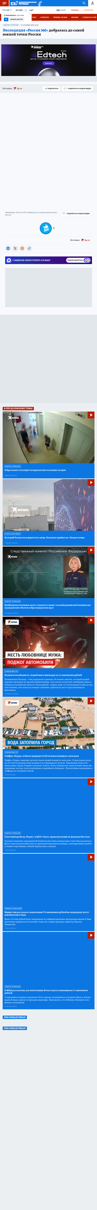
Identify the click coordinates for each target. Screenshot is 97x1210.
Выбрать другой (16, 19)
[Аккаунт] (92, 3)
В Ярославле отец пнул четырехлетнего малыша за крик (35, 470)
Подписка (88, 10)
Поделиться (52, 88)
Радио (63, 10)
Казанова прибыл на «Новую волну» (45, 537)
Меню (4, 3)
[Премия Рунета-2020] (39, 3)
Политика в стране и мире (13, 908)
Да (6, 19)
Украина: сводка (60, 17)
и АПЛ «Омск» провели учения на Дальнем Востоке (47, 836)
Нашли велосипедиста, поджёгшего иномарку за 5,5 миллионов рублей (43, 675)
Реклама (75, 10)
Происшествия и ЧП (11, 671)
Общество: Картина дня (11, 25)
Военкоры (45, 17)
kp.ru (19, 88)
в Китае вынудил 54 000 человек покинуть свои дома (42, 756)
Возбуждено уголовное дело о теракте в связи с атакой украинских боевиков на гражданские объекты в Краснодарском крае (48, 606)
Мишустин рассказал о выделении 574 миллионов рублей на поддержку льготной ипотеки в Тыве (47, 913)
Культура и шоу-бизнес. (12, 534)
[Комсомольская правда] (24, 3)
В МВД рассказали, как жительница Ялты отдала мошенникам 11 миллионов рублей (46, 991)
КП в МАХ (74, 17)
